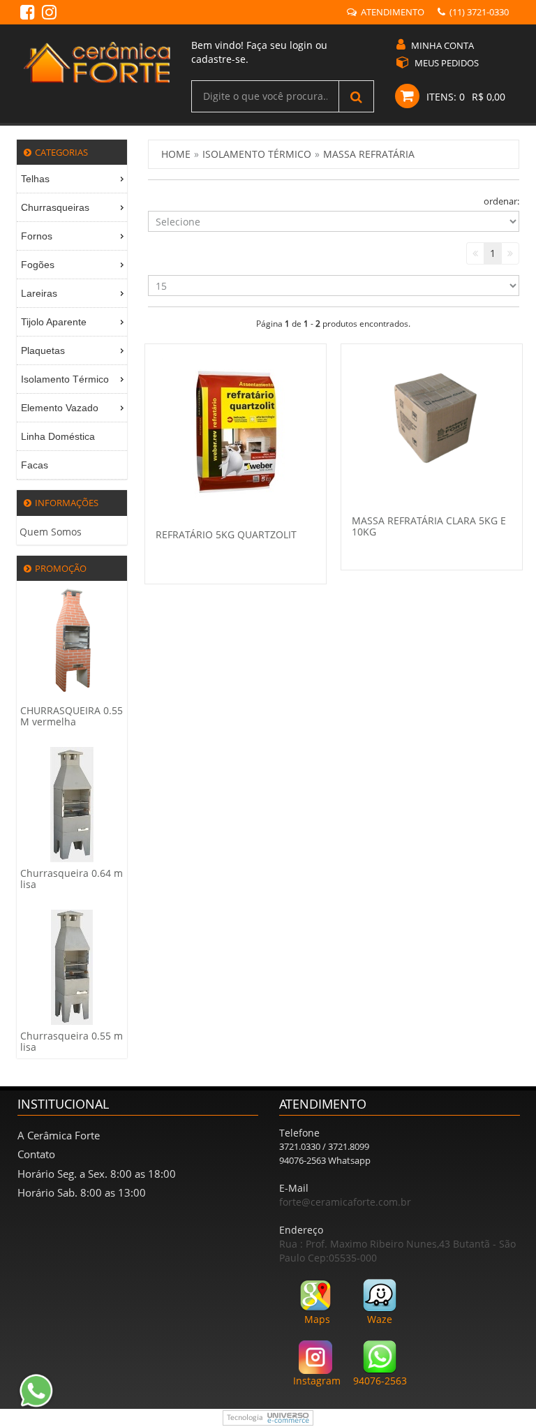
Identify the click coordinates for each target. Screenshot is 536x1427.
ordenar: (501, 201)
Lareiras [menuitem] (39, 293)
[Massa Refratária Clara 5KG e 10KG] (432, 424)
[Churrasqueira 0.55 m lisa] (72, 966)
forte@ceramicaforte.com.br (345, 1201)
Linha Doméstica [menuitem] (58, 436)
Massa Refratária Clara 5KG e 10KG (429, 526)
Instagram (317, 1380)
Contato (36, 1154)
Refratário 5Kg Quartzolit (226, 534)
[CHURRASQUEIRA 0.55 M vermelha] (72, 641)
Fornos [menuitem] (36, 236)
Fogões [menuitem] (37, 264)
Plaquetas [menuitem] (43, 350)
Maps (317, 1319)
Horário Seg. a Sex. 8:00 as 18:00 (96, 1174)
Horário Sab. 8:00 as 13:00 (81, 1192)
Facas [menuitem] (34, 465)
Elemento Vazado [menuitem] (59, 407)
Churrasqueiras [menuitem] (55, 207)
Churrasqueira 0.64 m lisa (71, 879)
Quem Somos (51, 531)
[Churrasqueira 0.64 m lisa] (72, 804)
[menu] (72, 322)
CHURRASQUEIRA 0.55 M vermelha (71, 716)
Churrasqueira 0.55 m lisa (71, 1041)
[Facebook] (27, 14)
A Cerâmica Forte (58, 1135)
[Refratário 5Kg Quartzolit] (235, 431)
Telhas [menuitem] (35, 178)
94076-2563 (380, 1380)
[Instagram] (49, 14)
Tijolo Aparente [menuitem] (54, 321)
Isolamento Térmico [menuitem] (65, 379)
